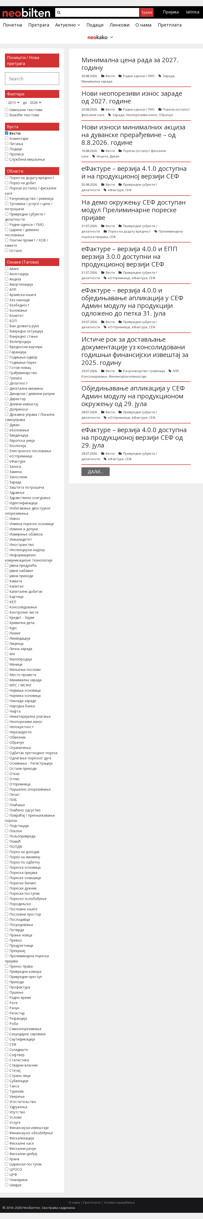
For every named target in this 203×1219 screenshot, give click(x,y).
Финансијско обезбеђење (31, 1132)
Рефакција (18, 1018)
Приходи (16, 982)
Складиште (18, 1049)
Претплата (92, 1202)
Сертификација (22, 1039)
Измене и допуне (23, 529)
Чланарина (18, 1179)
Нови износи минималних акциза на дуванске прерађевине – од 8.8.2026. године (133, 134)
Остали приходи (23, 768)
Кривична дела (21, 622)
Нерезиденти (20, 732)
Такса (14, 1086)
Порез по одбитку (24, 862)
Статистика (19, 1060)
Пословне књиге (23, 909)
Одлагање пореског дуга (30, 758)
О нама (74, 1202)
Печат (14, 794)
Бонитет (16, 315)
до (25, 102)
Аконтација (18, 273)
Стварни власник (23, 1065)
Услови (15, 1117)
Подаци (15, 149)
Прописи (16, 154)
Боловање (18, 310)
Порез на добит (22, 182)
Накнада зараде (22, 700)
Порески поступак (24, 893)
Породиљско (20, 903)
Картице (16, 596)
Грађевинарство (23, 372)
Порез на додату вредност (129, 231)
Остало (15, 250)
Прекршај (17, 950)
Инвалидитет (20, 539)
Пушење (16, 992)
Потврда (16, 929)
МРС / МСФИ (20, 685)
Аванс (14, 268)
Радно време (20, 997)
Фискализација (21, 1138)
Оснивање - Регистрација (30, 763)
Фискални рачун (22, 1148)
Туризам (16, 1091)
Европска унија (22, 440)
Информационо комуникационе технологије (28, 558)
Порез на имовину (24, 857)
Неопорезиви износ (141, 115)
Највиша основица (25, 690)
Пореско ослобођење (28, 898)
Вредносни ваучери (25, 346)
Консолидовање (94, 376)
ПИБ (13, 799)
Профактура (19, 987)
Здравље (17, 492)
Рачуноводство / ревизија (144, 371)
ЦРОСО (15, 1169)
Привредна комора (25, 971)
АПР (176, 371)
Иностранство (21, 544)
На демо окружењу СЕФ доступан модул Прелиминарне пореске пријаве (133, 210)
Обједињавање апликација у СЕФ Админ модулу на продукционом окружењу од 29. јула (133, 396)
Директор (17, 398)
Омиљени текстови (25, 109)
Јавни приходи (21, 575)
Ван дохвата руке (24, 326)
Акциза (102, 156)
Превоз (15, 940)
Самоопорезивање (25, 1028)
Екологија (17, 445)
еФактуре (116, 190)
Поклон (15, 831)
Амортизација (21, 284)
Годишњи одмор (23, 357)
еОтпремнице (119, 278)
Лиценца (16, 643)
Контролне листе (24, 612)
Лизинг (15, 633)
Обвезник (17, 737)
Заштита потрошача (26, 487)
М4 (12, 654)
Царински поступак (25, 1164)
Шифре (15, 1185)
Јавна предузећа (23, 565)
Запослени (18, 477)
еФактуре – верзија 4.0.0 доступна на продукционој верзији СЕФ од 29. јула (134, 437)
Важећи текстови (24, 115)
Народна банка (22, 706)
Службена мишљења (27, 159)
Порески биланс (22, 883)
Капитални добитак (26, 591)
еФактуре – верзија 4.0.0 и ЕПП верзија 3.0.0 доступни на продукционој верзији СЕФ (129, 256)
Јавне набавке (21, 570)
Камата (15, 581)
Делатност (18, 383)
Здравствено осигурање (30, 497)
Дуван (114, 156)
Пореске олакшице (25, 877)
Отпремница (19, 784)
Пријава (171, 12)
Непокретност (21, 726)
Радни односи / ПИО (139, 76)
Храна (14, 1159)
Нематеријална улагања (30, 716)
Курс (13, 627)
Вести (110, 76)
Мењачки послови (25, 669)
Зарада (169, 76)
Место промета (22, 674)
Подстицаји (19, 825)
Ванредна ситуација (26, 331)
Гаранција (17, 352)
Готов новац (20, 367)
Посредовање (21, 924)
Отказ (14, 773)
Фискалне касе (21, 1143)
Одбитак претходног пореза (33, 752)
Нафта (15, 711)
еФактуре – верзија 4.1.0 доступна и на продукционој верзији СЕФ (134, 172)
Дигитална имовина (26, 388)
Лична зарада (20, 648)
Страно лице (20, 1075)
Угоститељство (22, 1101)
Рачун (14, 1008)
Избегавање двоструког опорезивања (28, 511)
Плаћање (17, 805)
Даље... (95, 472)
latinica (192, 12)
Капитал (16, 586)
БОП (13, 320)
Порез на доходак (24, 851)
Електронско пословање (30, 450)
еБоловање (19, 430)
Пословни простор (25, 914)
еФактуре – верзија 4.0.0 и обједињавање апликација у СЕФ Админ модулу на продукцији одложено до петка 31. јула (132, 302)
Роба (13, 1023)
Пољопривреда (22, 836)
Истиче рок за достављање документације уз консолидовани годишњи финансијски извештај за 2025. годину (134, 351)
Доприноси (18, 409)
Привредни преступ (25, 976)
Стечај (15, 1070)
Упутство (17, 1112)
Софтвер (17, 1054)
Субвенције (18, 1080)
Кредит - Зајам (21, 617)
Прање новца (20, 935)
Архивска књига (22, 294)
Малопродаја (20, 659)
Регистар (17, 1013)
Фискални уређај (23, 1153)
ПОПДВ (15, 846)
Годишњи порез (22, 362)
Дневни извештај (23, 404)
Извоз (14, 518)
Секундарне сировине (27, 1034)
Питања (16, 143)
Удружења (18, 1106)
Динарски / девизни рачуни (32, 393)
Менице (16, 664)
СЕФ (128, 190)
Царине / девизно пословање (22, 232)
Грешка (15, 378)
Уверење (17, 1096)
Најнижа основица (25, 695)
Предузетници (21, 945)
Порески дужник (23, 888)
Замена (15, 471)
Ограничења (20, 747)
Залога (15, 466)
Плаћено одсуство (25, 810)
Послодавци (19, 919)
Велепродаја (20, 341)
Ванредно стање (23, 336)
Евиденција (18, 435)
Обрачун (166, 115)
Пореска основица (25, 867)
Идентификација (23, 503)
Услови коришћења (119, 1202)
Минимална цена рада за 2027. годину (129, 63)
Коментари (18, 138)
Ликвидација (19, 638)
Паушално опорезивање (30, 789)
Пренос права (21, 966)
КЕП (12, 601)
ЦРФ (13, 1174)
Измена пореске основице (31, 523)
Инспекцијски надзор (27, 549)
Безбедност (19, 305)
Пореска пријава (23, 872)
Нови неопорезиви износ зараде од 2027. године (131, 97)
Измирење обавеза (26, 534)
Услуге (15, 1122)
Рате (13, 1002)
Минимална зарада (96, 81)
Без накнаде (19, 299)
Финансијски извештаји (127, 376)
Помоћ (15, 841)
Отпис (14, 778)
